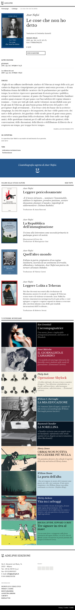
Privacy (4, 589)
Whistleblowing (7, 591)
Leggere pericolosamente (42, 192)
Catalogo (14, 9)
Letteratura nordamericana (11, 150)
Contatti (4, 596)
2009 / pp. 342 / (11, 72)
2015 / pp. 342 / (11, 65)
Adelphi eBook (31, 38)
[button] (68, 15)
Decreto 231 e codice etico (11, 586)
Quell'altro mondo (37, 254)
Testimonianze (6, 153)
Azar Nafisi (32, 14)
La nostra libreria (8, 593)
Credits (71, 607)
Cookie (10, 589)
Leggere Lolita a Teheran (42, 285)
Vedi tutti (69, 183)
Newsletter (5, 598)
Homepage (5, 9)
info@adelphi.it (13, 574)
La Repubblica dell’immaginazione (38, 225)
